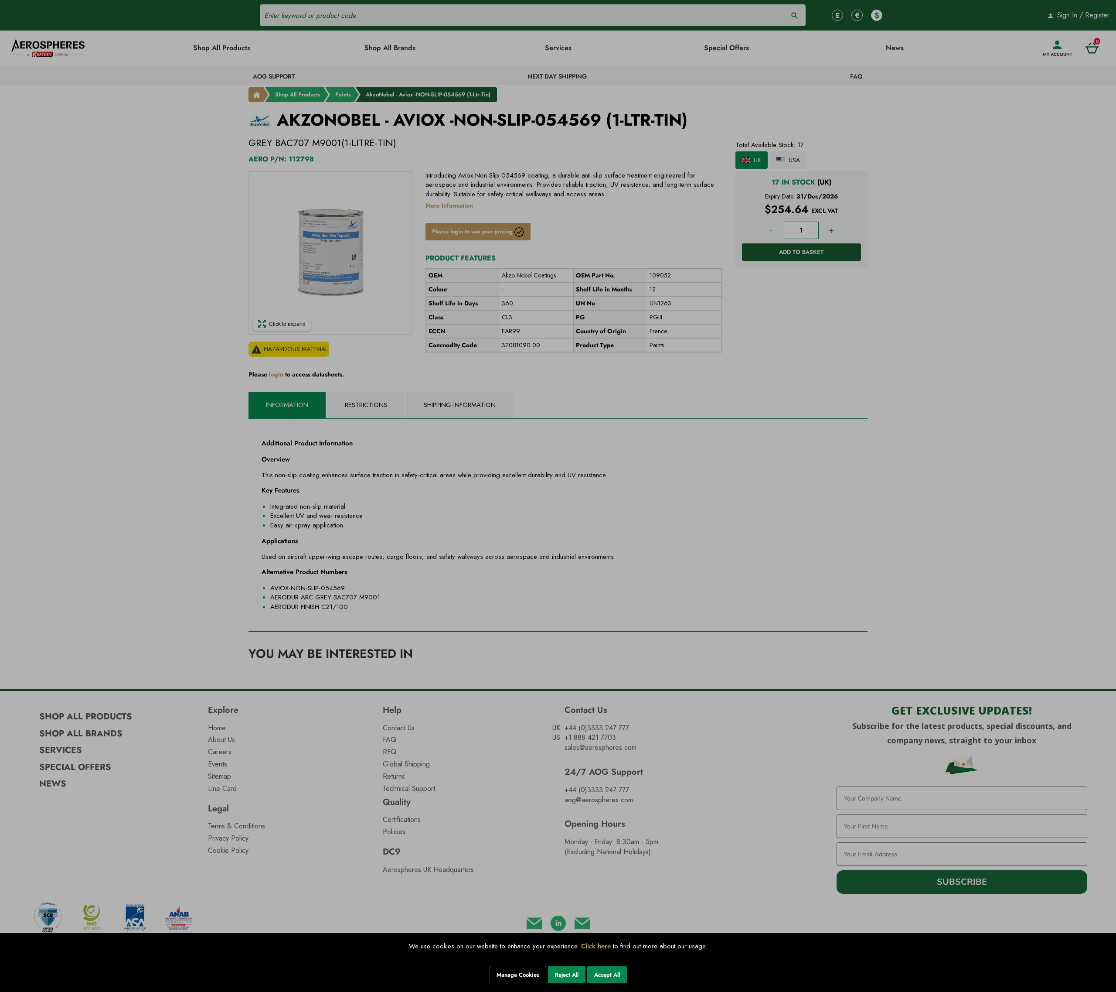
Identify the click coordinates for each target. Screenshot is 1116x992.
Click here (596, 946)
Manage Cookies (518, 975)
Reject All (566, 975)
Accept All (607, 975)
